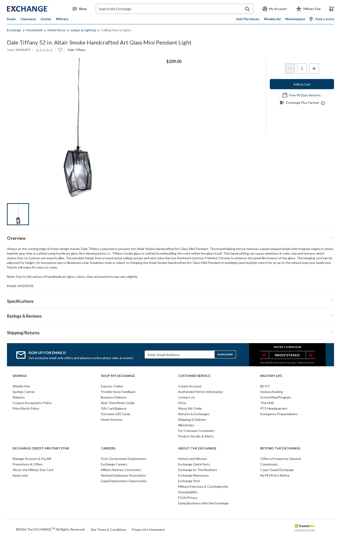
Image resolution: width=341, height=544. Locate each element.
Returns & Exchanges (193, 414)
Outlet (46, 19)
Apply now (20, 475)
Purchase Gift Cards (115, 414)
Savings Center (24, 392)
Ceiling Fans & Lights (116, 30)
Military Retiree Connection (121, 470)
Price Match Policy (26, 408)
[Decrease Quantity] (290, 68)
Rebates (19, 397)
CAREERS (108, 448)
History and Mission (192, 459)
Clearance (28, 19)
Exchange (14, 30)
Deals (11, 19)
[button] (170, 315)
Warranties (186, 425)
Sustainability (188, 492)
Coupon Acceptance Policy (32, 403)
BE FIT (265, 386)
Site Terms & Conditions (108, 529)
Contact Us (186, 397)
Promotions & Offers (28, 464)
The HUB (267, 403)
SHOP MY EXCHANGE (118, 376)
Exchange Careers (114, 464)
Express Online (112, 386)
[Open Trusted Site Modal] (305, 527)
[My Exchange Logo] (36, 9)
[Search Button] (247, 9)
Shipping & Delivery (192, 419)
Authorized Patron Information (200, 392)
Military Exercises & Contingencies (203, 486)
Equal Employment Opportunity (124, 481)
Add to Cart (302, 84)
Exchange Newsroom (193, 475)
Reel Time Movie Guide (118, 403)
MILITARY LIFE (271, 376)
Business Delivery (114, 397)
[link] (44, 50)
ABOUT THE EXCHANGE (197, 448)
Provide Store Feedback (118, 392)
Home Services (111, 419)
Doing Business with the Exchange (203, 503)
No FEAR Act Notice (275, 475)
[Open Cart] (331, 8)
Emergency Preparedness (279, 414)
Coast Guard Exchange (277, 470)
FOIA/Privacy (188, 498)
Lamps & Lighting (83, 30)
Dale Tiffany (76, 50)
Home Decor (57, 30)
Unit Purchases (247, 19)
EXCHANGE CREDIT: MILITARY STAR (41, 448)
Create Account (190, 386)
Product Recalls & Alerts (196, 436)
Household (34, 30)
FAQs (182, 403)
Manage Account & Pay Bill (32, 459)
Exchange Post (189, 481)
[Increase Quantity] (314, 68)
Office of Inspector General (280, 459)
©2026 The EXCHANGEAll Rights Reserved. (50, 529)
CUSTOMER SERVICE (194, 376)
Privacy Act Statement (148, 529)
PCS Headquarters (273, 408)
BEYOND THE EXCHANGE (280, 448)
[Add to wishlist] (60, 49)
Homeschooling (271, 392)
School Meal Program (275, 397)
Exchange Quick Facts (194, 464)
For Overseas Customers (196, 431)
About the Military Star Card (33, 470)
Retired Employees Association (123, 475)
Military (62, 19)
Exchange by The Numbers (197, 470)
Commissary (269, 464)
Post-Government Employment (123, 459)
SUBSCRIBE (225, 354)
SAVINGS (20, 376)
